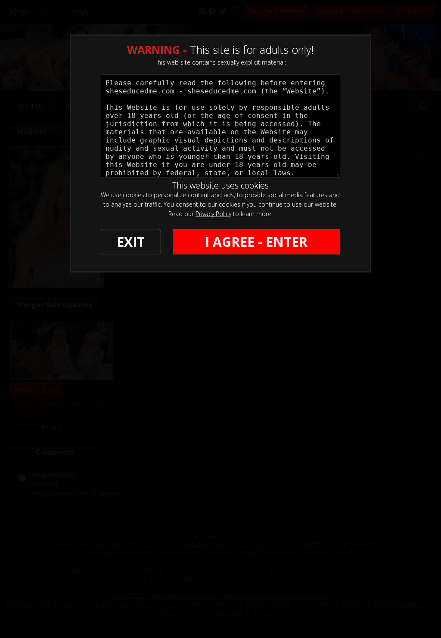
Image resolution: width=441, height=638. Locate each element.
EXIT (131, 242)
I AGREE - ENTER (256, 242)
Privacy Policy (213, 214)
